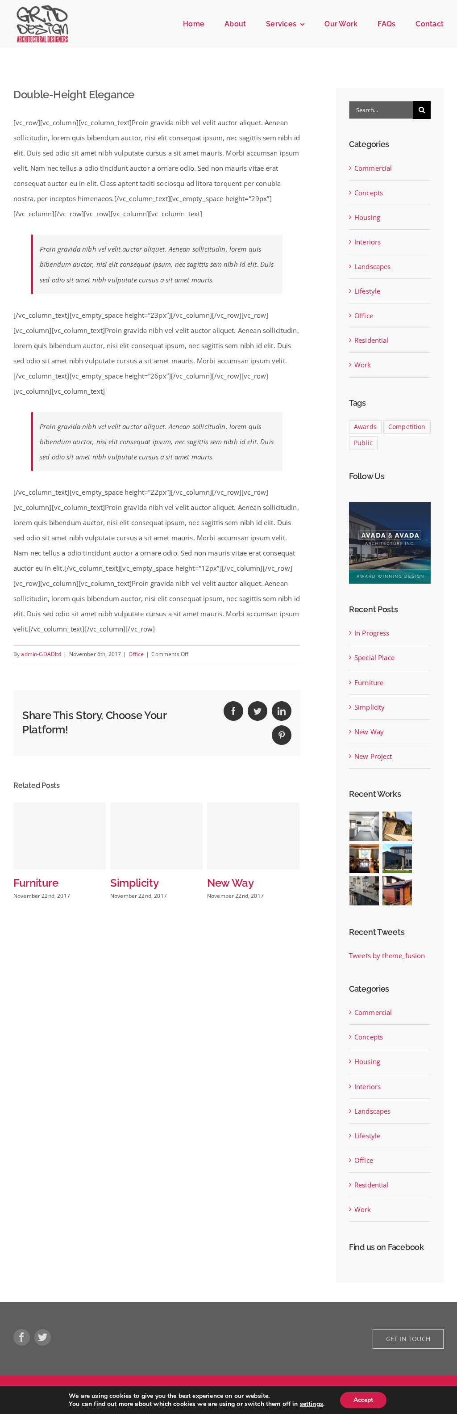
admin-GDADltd (41, 654)
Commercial (373, 168)
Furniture (368, 682)
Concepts (368, 192)
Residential (371, 340)
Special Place (374, 657)
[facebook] (21, 1337)
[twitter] (42, 1337)
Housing (367, 217)
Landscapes (372, 266)
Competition (407, 427)
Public (363, 443)
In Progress (278, 883)
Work (362, 364)
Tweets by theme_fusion (387, 955)
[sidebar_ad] (390, 505)
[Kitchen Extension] (364, 826)
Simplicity (82, 883)
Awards (365, 427)
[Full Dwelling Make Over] (364, 858)
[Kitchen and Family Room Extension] (364, 891)
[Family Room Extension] (397, 826)
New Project (373, 756)
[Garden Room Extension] (397, 891)
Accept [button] (363, 1400)
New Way (177, 883)
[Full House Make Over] (397, 858)
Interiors (367, 241)
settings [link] (311, 1404)
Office (136, 654)
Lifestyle (367, 290)
